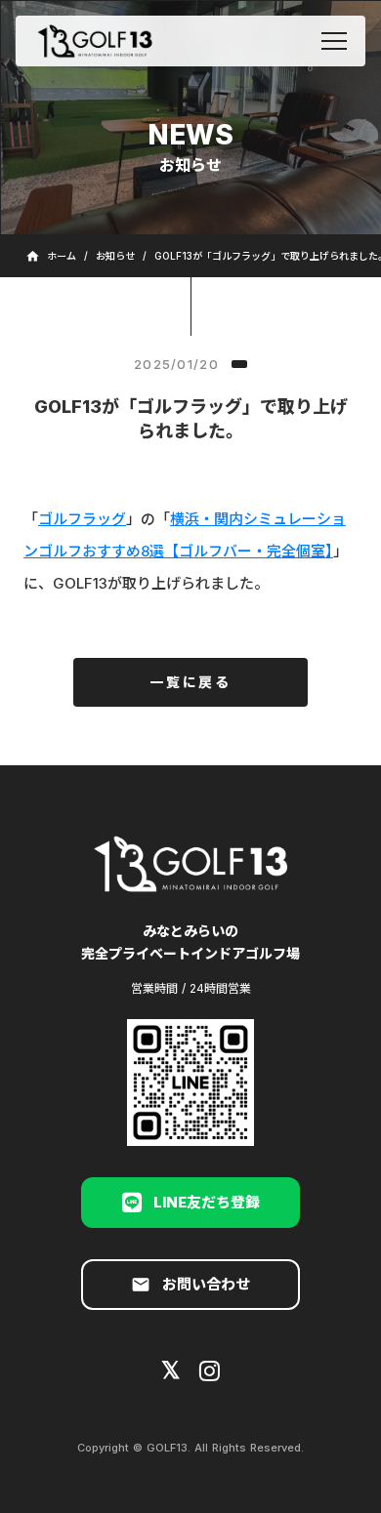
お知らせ (115, 256)
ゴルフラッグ (82, 519)
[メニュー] (334, 41)
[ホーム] (94, 41)
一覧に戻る (190, 682)
